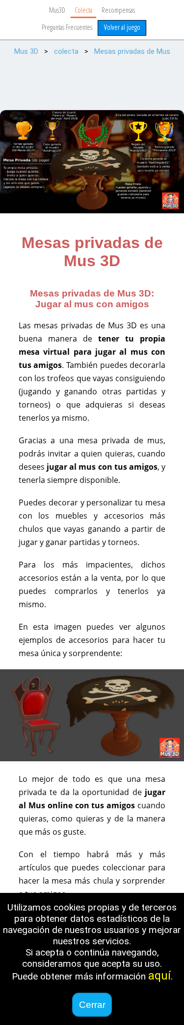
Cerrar (92, 1005)
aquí (159, 975)
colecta (66, 51)
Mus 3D (26, 51)
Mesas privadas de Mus (132, 51)
